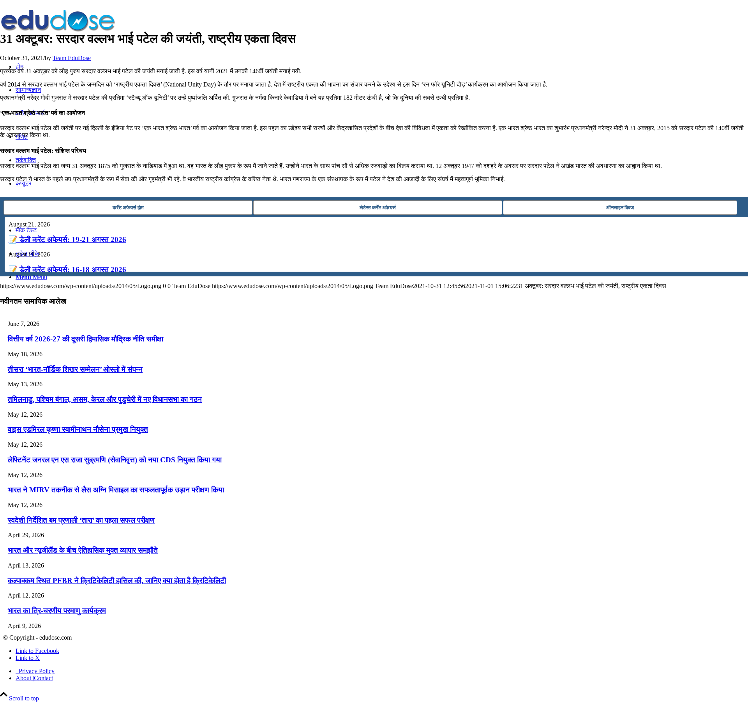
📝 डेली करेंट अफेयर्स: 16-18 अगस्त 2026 (67, 269)
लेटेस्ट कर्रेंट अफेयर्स (378, 207)
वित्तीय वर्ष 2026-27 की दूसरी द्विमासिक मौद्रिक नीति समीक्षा (85, 339)
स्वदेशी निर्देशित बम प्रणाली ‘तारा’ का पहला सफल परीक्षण (81, 520)
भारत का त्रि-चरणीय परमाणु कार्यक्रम (57, 611)
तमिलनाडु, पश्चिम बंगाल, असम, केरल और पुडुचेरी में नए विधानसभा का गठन (105, 399)
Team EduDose (72, 58)
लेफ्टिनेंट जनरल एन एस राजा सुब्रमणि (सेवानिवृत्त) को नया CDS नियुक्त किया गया (115, 460)
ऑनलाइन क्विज (620, 207)
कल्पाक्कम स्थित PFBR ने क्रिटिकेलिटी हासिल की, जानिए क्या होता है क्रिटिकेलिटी (117, 580)
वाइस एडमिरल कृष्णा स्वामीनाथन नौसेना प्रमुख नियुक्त (78, 429)
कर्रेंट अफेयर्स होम (128, 207)
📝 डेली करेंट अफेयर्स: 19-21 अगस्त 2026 (67, 239)
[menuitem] (382, 671)
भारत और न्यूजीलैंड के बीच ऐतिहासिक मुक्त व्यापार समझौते (83, 550)
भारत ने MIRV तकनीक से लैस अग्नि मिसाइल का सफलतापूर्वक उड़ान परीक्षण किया (116, 490)
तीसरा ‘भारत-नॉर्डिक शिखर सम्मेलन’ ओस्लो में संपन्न (75, 369)
